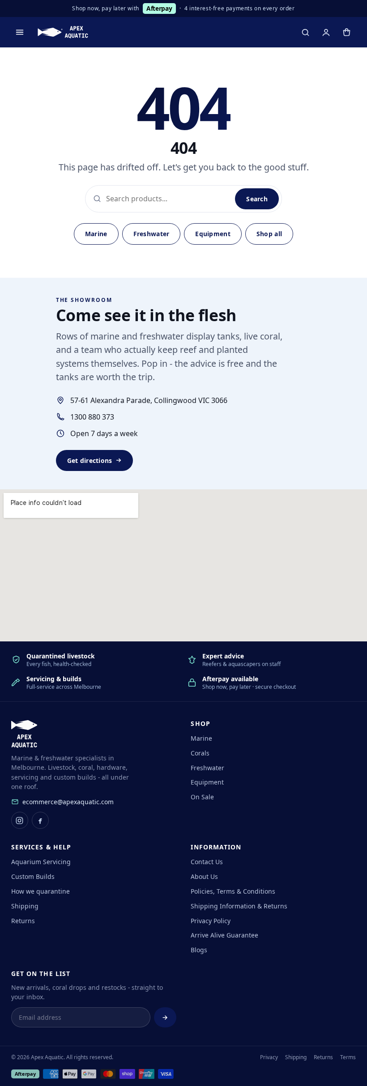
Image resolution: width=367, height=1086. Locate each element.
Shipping (24, 906)
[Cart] (346, 32)
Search (257, 199)
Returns (23, 920)
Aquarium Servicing (41, 861)
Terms (348, 1057)
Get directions (89, 460)
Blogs (199, 950)
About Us (204, 876)
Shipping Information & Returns (239, 906)
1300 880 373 (92, 417)
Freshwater (151, 233)
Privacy (269, 1057)
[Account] (325, 32)
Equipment (212, 233)
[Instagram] (19, 820)
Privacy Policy (210, 920)
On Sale (202, 797)
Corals (200, 753)
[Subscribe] (165, 1017)
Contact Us (207, 861)
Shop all (269, 233)
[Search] (305, 32)
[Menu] (19, 32)
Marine (96, 233)
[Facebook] (40, 820)
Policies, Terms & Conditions (233, 891)
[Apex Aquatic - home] (63, 32)
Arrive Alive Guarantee (224, 935)
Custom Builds (33, 876)
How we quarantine (40, 891)
